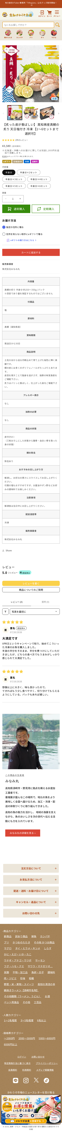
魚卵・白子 (37, 972)
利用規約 (26, 1069)
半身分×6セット (39, 185)
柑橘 (31, 978)
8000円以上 (10, 1044)
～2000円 (9, 1038)
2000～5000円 (27, 1038)
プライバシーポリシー (47, 1063)
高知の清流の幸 (46, 984)
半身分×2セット (28, 172)
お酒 (47, 996)
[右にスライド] (58, 113)
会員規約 (12, 1069)
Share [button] (9, 550)
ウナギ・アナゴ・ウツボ (17, 960)
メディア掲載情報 (45, 1069)
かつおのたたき (21, 942)
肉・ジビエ (10, 978)
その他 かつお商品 (44, 942)
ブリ (6, 942)
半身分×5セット (14, 185)
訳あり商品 (21, 936)
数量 (4, 192)
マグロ (7, 948)
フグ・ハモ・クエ (14, 966)
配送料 (4, 156)
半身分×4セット (39, 179)
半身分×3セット (14, 179)
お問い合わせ (38, 1056)
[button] (8, 140)
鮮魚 (33, 936)
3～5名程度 (27, 1020)
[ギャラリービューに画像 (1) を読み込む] (14, 112)
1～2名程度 (10, 1020)
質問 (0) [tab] (45, 602)
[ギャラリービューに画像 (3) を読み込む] (47, 112)
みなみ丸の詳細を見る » (23, 832)
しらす (47, 948)
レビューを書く (31, 583)
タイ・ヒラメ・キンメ (27, 948)
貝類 (6, 972)
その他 (26, 1002)
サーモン (40, 960)
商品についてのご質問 (31, 590)
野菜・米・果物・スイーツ (19, 984)
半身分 (8, 172)
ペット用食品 (11, 1002)
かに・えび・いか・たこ (17, 954)
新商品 (7, 936)
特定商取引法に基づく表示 (17, 1063)
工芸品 (37, 1002)
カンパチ (45, 936)
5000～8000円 (47, 1038)
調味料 (51, 972)
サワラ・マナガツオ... (40, 966)
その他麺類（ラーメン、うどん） (22, 996)
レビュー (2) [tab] (17, 602)
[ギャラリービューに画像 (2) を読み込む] (31, 112)
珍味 (22, 978)
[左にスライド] (3, 113)
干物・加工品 (20, 972)
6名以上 (41, 1020)
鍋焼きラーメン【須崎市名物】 (21, 990)
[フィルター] (5, 611)
